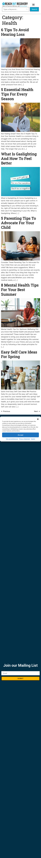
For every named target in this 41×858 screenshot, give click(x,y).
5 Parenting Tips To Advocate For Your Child (18, 223)
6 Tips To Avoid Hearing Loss (15, 32)
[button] (38, 419)
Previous (5, 411)
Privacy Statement (24, 439)
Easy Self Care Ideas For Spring (19, 354)
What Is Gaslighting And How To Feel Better (19, 158)
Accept (20, 435)
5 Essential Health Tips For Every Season (17, 94)
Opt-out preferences (12, 439)
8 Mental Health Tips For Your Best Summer (20, 289)
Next (37, 411)
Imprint (33, 439)
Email (3, 670)
